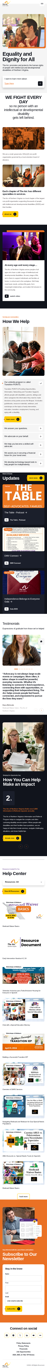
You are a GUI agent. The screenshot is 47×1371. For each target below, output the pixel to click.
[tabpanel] (23, 1049)
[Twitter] (20, 1335)
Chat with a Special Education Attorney (16, 1025)
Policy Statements (23, 1343)
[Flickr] (40, 1335)
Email (7, 1297)
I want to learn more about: (15, 79)
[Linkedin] (26, 1335)
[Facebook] (6, 1335)
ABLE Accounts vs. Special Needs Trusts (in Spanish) (22, 1156)
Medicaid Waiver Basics (11, 926)
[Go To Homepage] (7, 1365)
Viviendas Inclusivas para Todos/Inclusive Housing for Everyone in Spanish (21, 992)
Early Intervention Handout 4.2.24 (15, 958)
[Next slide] (42, 710)
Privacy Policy (23, 1346)
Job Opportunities (23, 1352)
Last (6, 1293)
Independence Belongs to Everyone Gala (22, 600)
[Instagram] (13, 1335)
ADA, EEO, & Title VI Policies (23, 1355)
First (6, 1283)
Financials (24, 1349)
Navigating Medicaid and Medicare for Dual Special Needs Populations (23, 1123)
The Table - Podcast (14, 512)
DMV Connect (11, 555)
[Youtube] (33, 1335)
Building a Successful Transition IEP (15, 1057)
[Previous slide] (21, 847)
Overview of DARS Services (13, 1089)
